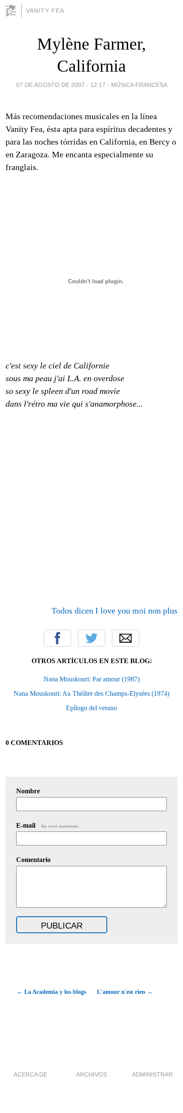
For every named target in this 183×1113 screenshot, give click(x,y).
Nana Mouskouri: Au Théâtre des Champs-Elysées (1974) (91, 693)
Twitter (91, 638)
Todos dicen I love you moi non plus (114, 610)
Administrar (152, 1074)
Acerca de (30, 1074)
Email (125, 638)
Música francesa (139, 84)
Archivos (91, 1074)
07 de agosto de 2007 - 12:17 (61, 84)
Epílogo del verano (91, 707)
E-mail (48, 825)
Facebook (57, 638)
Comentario (33, 859)
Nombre (28, 791)
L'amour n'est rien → (125, 992)
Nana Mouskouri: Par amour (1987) (91, 679)
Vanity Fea (45, 10)
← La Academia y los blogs (51, 992)
